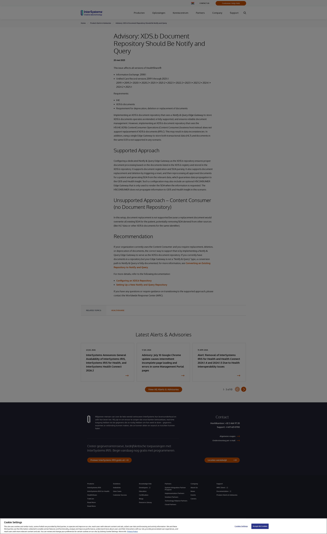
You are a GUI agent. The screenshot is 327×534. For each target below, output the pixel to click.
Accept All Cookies (260, 526)
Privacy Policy (132, 531)
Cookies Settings (241, 526)
